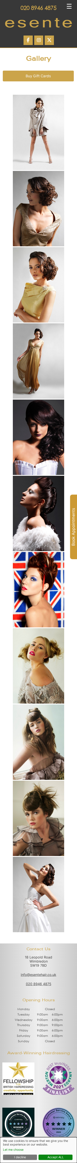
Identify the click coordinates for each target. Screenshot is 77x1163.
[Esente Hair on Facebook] (28, 40)
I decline (20, 1157)
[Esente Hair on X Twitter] (49, 40)
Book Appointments (73, 527)
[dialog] (38, 1150)
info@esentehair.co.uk (38, 974)
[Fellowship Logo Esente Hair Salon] (18, 1093)
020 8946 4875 (38, 7)
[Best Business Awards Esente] (59, 1093)
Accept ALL (55, 1157)
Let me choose (13, 1149)
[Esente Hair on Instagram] (38, 40)
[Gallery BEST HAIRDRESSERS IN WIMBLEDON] (38, 132)
